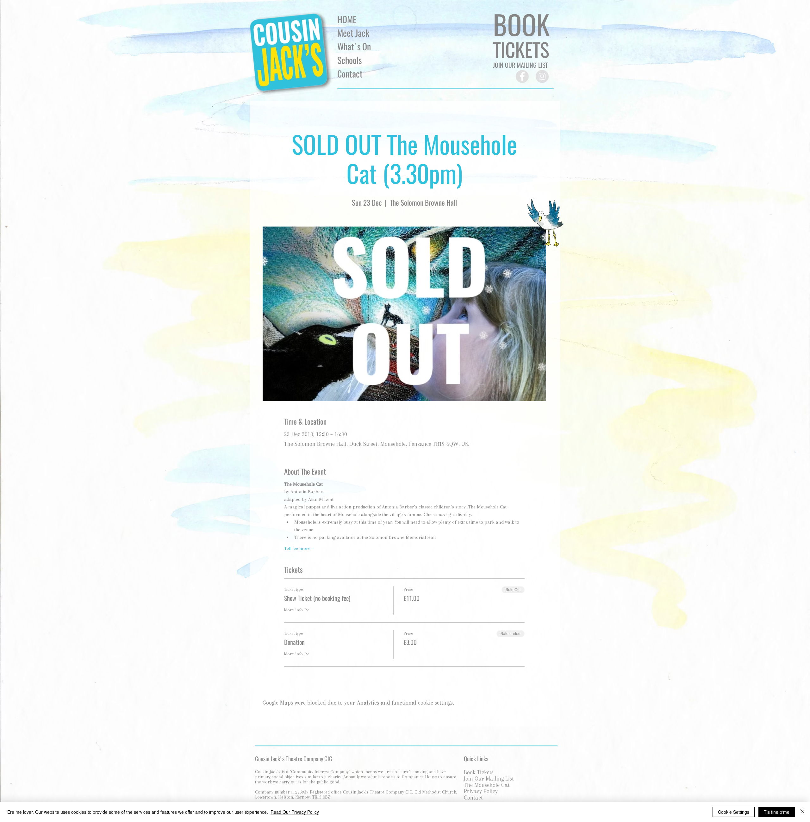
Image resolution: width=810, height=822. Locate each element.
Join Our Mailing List (489, 778)
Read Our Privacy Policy (295, 812)
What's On (354, 46)
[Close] (802, 812)
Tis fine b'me (776, 812)
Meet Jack (353, 32)
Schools (349, 59)
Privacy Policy (481, 791)
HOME (346, 19)
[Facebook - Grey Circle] (522, 76)
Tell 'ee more (297, 548)
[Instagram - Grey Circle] (542, 76)
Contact (350, 73)
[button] (521, 49)
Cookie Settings (733, 812)
